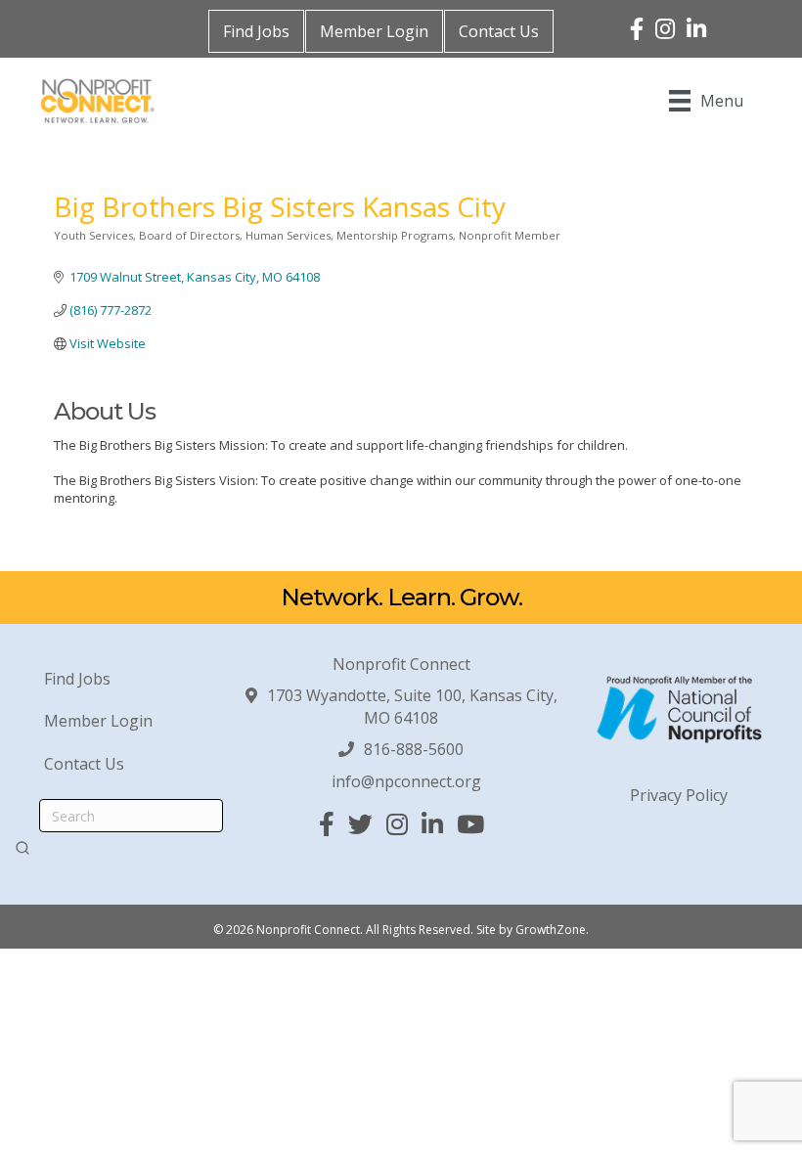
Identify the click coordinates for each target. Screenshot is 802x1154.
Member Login (374, 31)
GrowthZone (550, 929)
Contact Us (499, 31)
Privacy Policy (679, 795)
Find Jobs (256, 31)
